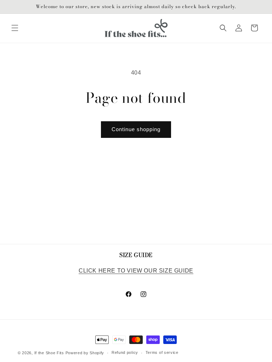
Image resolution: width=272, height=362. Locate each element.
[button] (15, 28)
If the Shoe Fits (49, 353)
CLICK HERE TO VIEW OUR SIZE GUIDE (136, 271)
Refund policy (125, 352)
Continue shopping (136, 129)
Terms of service (162, 352)
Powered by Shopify (85, 353)
